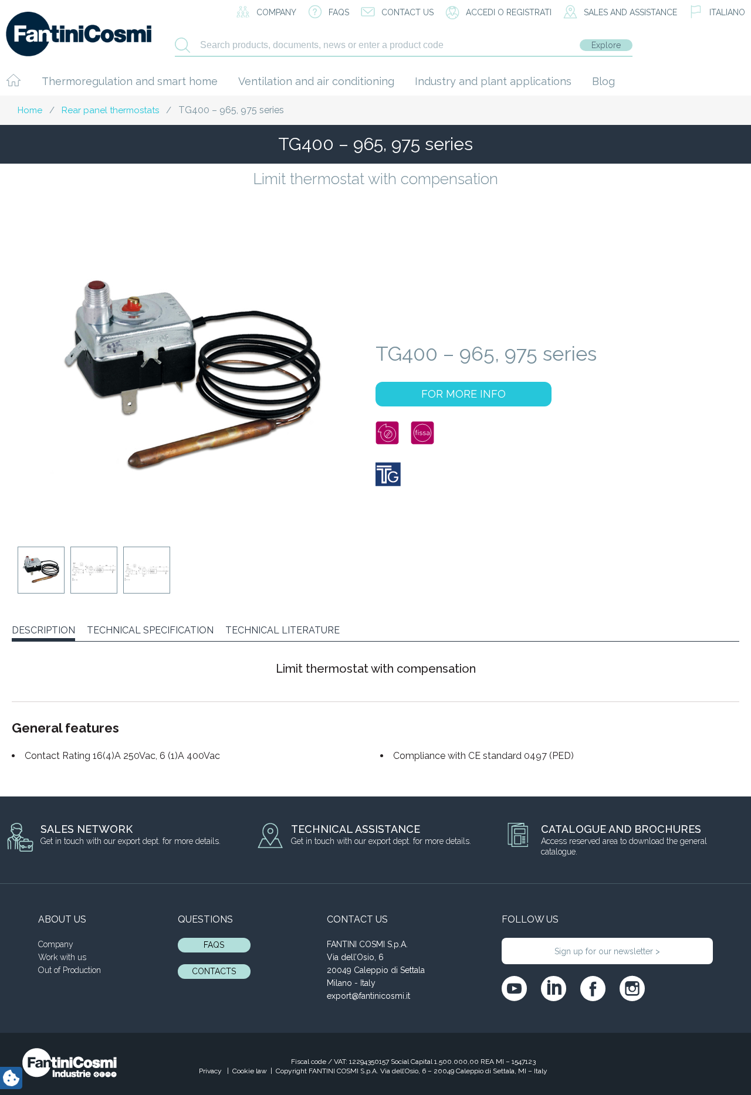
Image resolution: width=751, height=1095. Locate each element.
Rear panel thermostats (110, 110)
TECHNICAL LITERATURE (282, 630)
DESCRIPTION (43, 630)
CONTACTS (214, 971)
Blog (603, 81)
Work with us (62, 957)
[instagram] (632, 988)
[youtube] (514, 988)
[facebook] (592, 988)
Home (30, 110)
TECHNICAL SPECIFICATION (150, 630)
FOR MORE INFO (463, 394)
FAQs (214, 945)
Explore (606, 45)
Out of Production (69, 970)
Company (55, 944)
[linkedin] (553, 988)
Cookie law (249, 1071)
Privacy (211, 1071)
